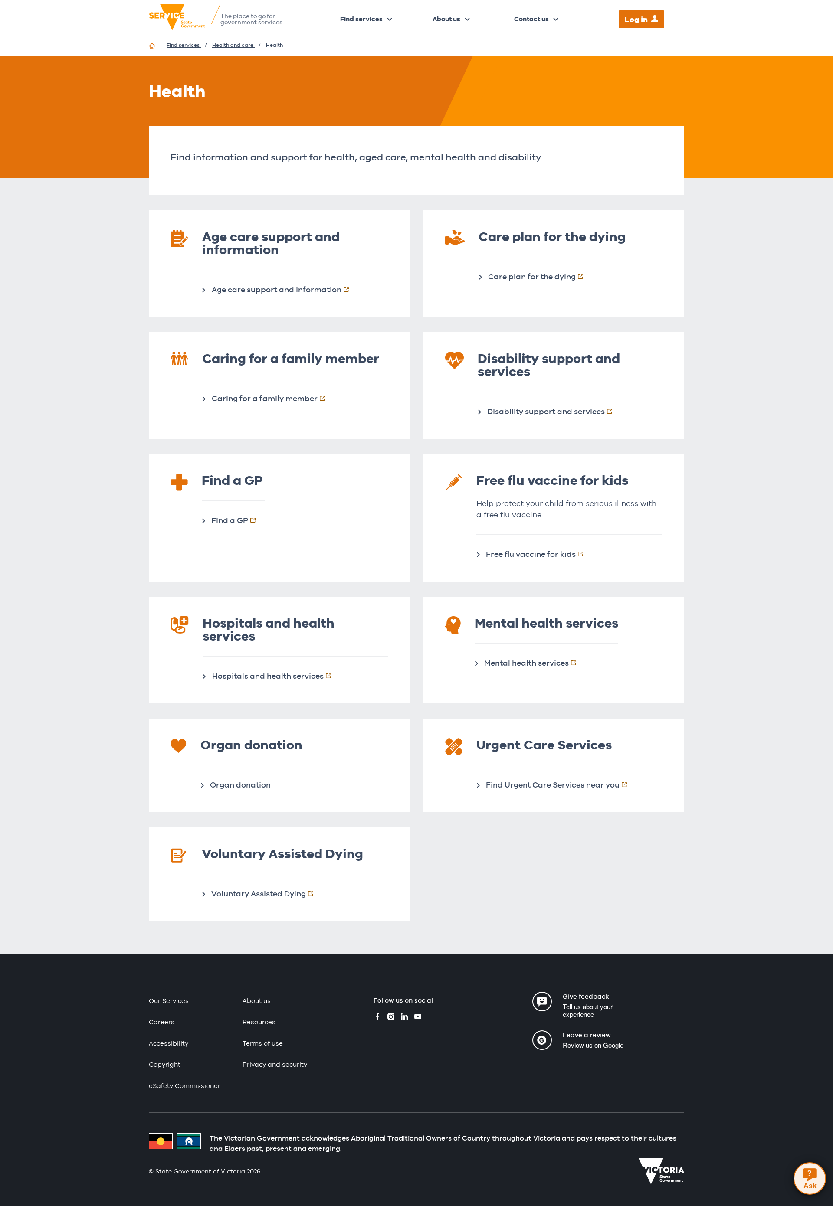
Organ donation (240, 784)
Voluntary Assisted (266, 893)
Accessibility (168, 1043)
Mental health (534, 662)
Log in (636, 19)
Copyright (164, 1064)
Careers (161, 1022)
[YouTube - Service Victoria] (418, 1017)
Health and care (233, 45)
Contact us (531, 19)
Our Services (169, 1000)
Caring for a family (273, 398)
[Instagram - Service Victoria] (391, 1017)
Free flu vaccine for (539, 554)
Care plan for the (540, 276)
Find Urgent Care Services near (561, 784)
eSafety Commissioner (184, 1085)
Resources (259, 1022)
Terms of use (263, 1043)
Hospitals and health (276, 675)
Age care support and (285, 289)
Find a (238, 520)
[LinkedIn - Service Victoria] (404, 1017)
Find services (361, 19)
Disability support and (554, 411)
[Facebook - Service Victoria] (377, 1017)
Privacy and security (275, 1064)
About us (446, 19)
